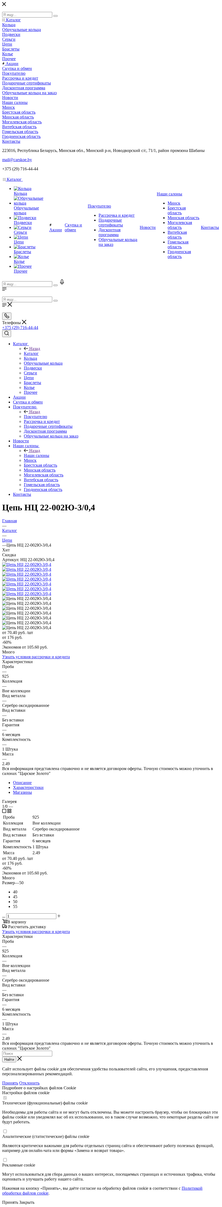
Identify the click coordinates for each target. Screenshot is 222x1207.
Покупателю (35, 416)
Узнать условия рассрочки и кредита (36, 657)
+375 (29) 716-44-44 (20, 327)
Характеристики (28, 787)
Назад (34, 348)
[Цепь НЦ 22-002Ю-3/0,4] (26, 564)
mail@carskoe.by (17, 159)
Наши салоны (36, 455)
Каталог (31, 353)
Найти (9, 1059)
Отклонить (29, 1083)
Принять (10, 1083)
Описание (22, 782)
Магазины (22, 792)
